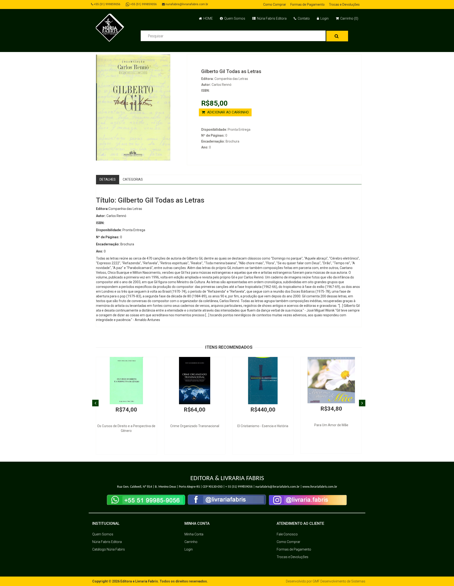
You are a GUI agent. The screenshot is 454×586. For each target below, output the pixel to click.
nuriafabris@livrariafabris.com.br (186, 4)
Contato (303, 18)
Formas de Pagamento (307, 4)
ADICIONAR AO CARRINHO (227, 112)
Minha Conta (193, 534)
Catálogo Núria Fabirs (108, 549)
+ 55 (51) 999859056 (239, 487)
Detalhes (108, 179)
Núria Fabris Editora (271, 18)
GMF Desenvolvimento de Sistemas (339, 581)
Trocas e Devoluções (344, 4)
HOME (208, 18)
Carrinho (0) (349, 18)
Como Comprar (274, 4)
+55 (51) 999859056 (106, 4)
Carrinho (190, 542)
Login (324, 18)
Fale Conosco (287, 534)
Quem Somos (234, 18)
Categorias (133, 179)
